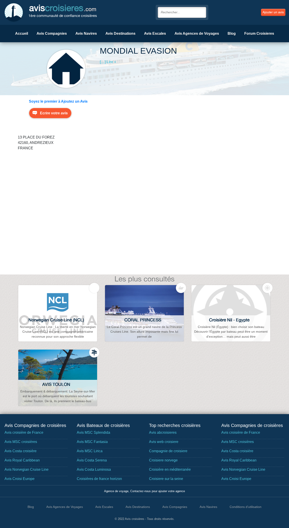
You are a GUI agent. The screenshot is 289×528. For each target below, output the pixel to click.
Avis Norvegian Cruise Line (27, 469)
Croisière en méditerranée (170, 469)
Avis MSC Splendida (93, 432)
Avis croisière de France (24, 432)
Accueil (21, 33)
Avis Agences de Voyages (197, 33)
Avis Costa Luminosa (94, 469)
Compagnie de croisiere (168, 451)
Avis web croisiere (163, 442)
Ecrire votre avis (54, 113)
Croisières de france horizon (99, 479)
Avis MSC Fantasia (92, 442)
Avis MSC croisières (21, 442)
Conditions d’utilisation (245, 507)
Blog (232, 33)
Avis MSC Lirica (90, 451)
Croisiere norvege (163, 460)
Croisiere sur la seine (166, 479)
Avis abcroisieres (163, 432)
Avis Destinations (120, 33)
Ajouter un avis (273, 12)
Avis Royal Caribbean (22, 460)
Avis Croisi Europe (20, 479)
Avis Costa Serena (92, 460)
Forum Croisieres (259, 33)
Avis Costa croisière (21, 451)
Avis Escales (155, 33)
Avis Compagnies (52, 33)
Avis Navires (86, 33)
